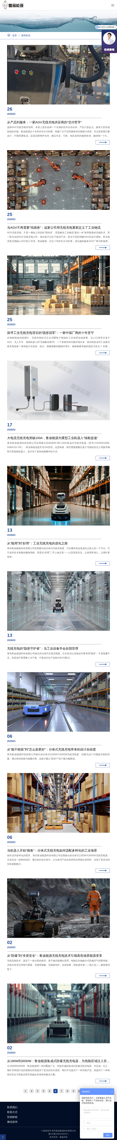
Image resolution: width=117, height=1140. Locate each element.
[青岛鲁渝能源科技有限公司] (13, 5)
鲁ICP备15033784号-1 (58, 1134)
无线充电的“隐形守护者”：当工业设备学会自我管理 (42, 648)
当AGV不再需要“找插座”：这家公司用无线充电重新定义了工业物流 (54, 227)
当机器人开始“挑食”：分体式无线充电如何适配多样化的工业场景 (52, 850)
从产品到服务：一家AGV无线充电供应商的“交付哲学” (44, 122)
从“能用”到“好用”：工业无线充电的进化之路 (37, 543)
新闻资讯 (25, 35)
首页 (14, 35)
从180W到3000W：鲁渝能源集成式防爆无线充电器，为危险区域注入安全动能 (58, 1061)
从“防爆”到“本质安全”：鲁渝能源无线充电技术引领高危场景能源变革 (54, 955)
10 (79, 1091)
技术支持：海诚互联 (58, 1137)
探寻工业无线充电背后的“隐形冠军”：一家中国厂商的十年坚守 (50, 333)
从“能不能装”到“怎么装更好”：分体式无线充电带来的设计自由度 (51, 749)
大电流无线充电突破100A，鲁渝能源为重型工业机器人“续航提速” (52, 438)
